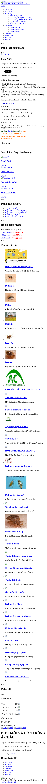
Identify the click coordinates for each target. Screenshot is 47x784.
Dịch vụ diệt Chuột (13, 604)
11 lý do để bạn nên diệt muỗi (18, 568)
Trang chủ (8, 9)
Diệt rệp (8, 362)
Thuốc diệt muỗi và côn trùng (18, 556)
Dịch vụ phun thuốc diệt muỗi (18, 466)
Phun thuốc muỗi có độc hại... (18, 410)
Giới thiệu (8, 11)
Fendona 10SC (7, 171)
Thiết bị (8, 33)
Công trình (9, 35)
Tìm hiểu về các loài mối (16, 397)
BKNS (12, 754)
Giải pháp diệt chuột (14, 592)
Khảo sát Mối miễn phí (15, 628)
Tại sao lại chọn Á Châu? (16, 426)
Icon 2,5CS (6, 161)
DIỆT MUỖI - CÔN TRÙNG (20, 17)
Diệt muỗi (9, 286)
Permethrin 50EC (9, 182)
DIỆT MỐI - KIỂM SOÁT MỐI (21, 19)
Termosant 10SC (8, 193)
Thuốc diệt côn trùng (17, 29)
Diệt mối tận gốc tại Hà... (16, 652)
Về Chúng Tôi (11, 439)
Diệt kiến (9, 324)
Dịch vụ (8, 13)
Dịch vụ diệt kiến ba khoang (18, 616)
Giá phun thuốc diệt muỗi (16, 507)
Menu (3, 6)
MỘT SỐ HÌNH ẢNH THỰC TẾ (20, 451)
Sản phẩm (8, 25)
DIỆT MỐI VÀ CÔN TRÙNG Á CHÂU (15, 4)
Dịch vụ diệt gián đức (14, 495)
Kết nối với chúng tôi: (8, 726)
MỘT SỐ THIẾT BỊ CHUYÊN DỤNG (22, 389)
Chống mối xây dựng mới (16, 664)
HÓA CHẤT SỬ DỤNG (18, 23)
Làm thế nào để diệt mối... (17, 676)
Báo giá (8, 37)
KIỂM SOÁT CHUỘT (18, 21)
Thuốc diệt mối (15, 27)
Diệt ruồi (9, 305)
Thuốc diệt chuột (15, 31)
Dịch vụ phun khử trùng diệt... (19, 266)
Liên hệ (7, 39)
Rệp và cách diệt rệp (14, 532)
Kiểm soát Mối (11, 640)
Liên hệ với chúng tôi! (8, 782)
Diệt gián (9, 343)
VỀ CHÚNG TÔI (16, 15)
